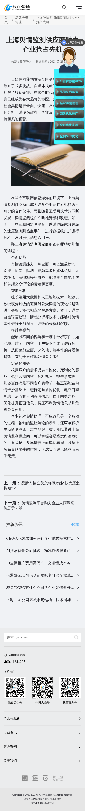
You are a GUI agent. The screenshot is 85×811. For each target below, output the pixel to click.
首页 (6, 20)
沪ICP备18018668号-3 (42, 803)
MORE (75, 524)
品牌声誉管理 (21, 20)
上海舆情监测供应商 (32, 244)
